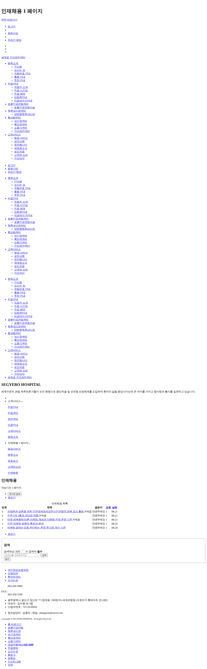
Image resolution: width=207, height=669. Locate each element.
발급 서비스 (21, 138)
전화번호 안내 (22, 73)
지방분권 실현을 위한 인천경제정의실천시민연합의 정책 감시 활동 (45, 511)
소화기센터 (20, 127)
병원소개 (13, 63)
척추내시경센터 (17, 111)
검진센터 (13, 419)
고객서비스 (14, 134)
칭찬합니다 (20, 144)
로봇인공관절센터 (18, 104)
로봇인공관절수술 (24, 107)
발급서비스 (14, 449)
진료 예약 (19, 94)
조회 (108, 507)
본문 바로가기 (9, 19)
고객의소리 (14, 466)
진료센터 (13, 413)
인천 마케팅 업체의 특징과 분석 (25, 523)
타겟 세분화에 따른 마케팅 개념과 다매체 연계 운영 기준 (40, 519)
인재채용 (13, 472)
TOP (10, 665)
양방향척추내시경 (24, 114)
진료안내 (13, 83)
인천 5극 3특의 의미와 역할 (23, 515)
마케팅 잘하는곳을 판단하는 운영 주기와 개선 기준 (36, 527)
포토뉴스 (13, 461)
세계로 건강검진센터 (13, 57)
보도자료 (19, 151)
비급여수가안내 (23, 100)
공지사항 (19, 141)
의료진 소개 (21, 87)
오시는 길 (19, 70)
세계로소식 (20, 148)
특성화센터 (14, 117)
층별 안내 (19, 77)
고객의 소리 (21, 155)
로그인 (12, 26)
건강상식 (19, 158)
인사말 (18, 66)
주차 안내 (19, 80)
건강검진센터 (22, 131)
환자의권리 (14, 576)
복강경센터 (20, 124)
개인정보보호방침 (18, 570)
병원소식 (13, 455)
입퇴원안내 (20, 97)
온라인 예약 (14, 40)
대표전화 (20, 644)
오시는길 (13, 580)
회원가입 (13, 33)
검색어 (35, 551)
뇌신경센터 (20, 121)
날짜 (114, 507)
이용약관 (13, 573)
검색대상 (9, 551)
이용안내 (13, 425)
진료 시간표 (21, 90)
